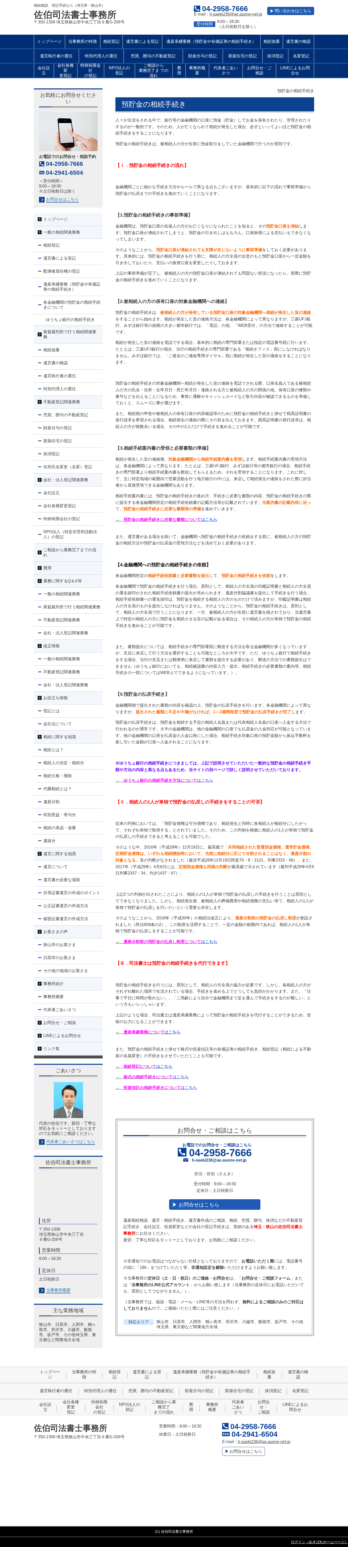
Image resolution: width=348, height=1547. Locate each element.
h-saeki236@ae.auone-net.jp (236, 14)
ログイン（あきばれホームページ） (319, 1542)
